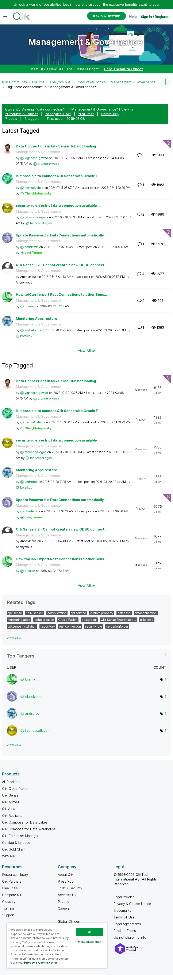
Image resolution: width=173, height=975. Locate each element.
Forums (38, 82)
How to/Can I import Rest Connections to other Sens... (61, 294)
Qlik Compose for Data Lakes (24, 822)
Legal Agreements (127, 924)
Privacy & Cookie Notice (132, 904)
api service (78, 613)
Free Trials (10, 888)
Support (8, 915)
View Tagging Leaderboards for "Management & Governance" (86, 654)
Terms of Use (124, 917)
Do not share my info (130, 937)
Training (8, 908)
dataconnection (146, 613)
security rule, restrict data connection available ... (58, 205)
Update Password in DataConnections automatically (60, 235)
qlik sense (15, 613)
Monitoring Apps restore (36, 318)
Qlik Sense (10, 795)
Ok (90, 931)
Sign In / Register (155, 17)
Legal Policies (124, 897)
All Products (11, 782)
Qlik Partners (11, 881)
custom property (101, 613)
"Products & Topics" (21, 114)
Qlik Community (14, 82)
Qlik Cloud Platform (16, 788)
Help (133, 17)
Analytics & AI (60, 82)
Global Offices (69, 921)
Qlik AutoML (11, 802)
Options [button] (165, 82)
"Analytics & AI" (58, 114)
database (124, 613)
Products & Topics (91, 82)
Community (110, 114)
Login (67, 4)
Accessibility (67, 895)
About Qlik (65, 874)
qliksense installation (22, 626)
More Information (89, 942)
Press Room (67, 881)
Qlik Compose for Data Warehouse (29, 829)
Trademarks (122, 910)
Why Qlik (9, 856)
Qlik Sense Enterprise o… (118, 619)
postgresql (89, 619)
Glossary (9, 901)
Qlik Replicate (12, 815)
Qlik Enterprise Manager (20, 836)
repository (48, 626)
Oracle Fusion (67, 619)
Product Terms (125, 931)
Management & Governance (85, 41)
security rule (93, 626)
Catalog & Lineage (16, 842)
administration (56, 613)
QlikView (8, 809)
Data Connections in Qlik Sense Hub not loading (56, 146)
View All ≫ (86, 350)
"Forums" (86, 114)
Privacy (63, 901)
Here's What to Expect (123, 69)
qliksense (146, 619)
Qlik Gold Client (13, 849)
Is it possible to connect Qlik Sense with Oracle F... (58, 176)
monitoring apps (19, 619)
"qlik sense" (34, 613)
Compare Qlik (12, 895)
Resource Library (15, 874)
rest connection (70, 626)
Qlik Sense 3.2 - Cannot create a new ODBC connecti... (62, 265)
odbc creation (44, 619)
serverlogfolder (117, 626)
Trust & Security (70, 888)
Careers (64, 908)
